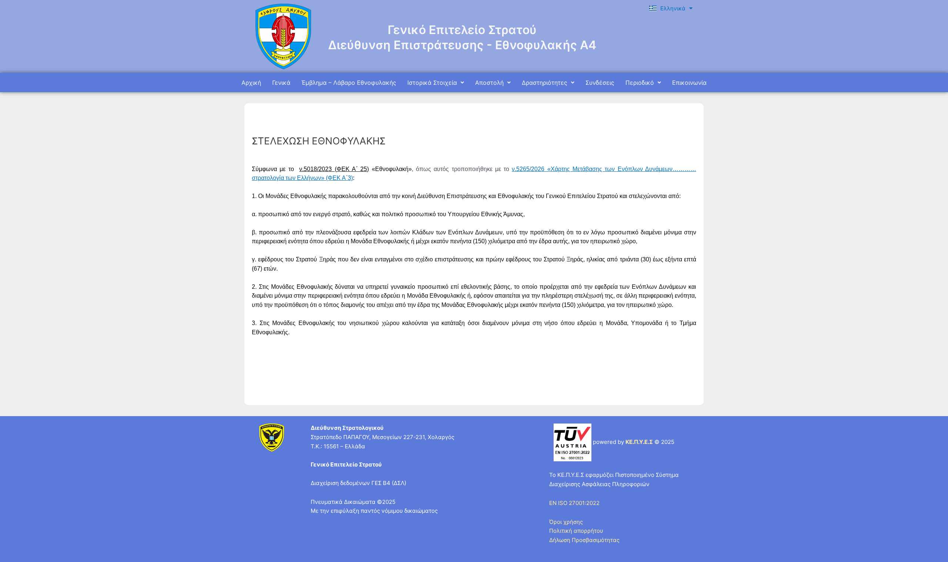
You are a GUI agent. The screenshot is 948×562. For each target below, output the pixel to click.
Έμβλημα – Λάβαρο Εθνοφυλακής (348, 82)
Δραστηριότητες (544, 82)
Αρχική (251, 82)
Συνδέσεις (599, 82)
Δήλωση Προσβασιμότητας (584, 539)
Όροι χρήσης (566, 521)
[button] (436, 82)
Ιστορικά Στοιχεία (432, 82)
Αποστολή (489, 82)
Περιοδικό (639, 82)
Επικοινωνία (689, 82)
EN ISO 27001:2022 (574, 502)
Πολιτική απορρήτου (576, 530)
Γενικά (281, 82)
